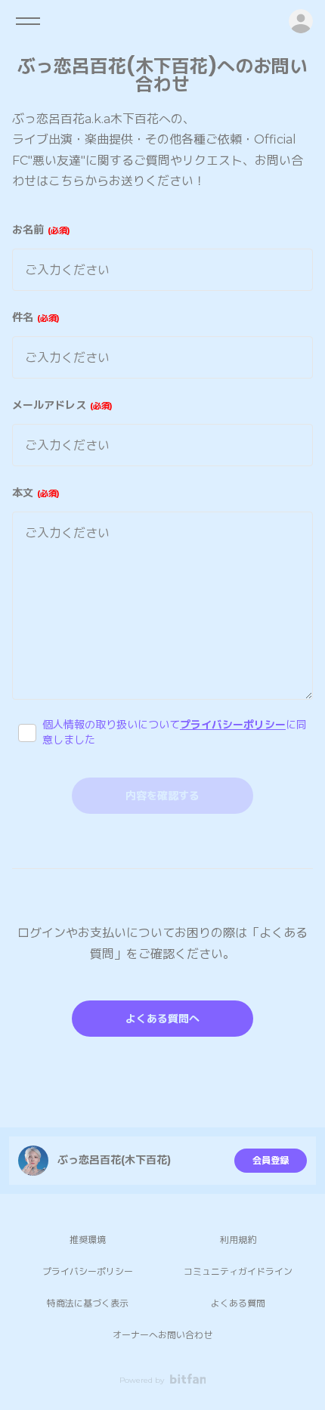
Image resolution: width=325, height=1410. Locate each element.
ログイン (301, 21)
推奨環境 (88, 1239)
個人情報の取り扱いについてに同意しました (174, 732)
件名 (34, 317)
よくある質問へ (162, 1018)
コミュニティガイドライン (238, 1271)
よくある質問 (238, 1303)
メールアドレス (61, 405)
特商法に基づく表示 (87, 1303)
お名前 (39, 230)
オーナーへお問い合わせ (162, 1334)
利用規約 (238, 1239)
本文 (34, 492)
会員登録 (270, 1160)
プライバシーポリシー (233, 724)
